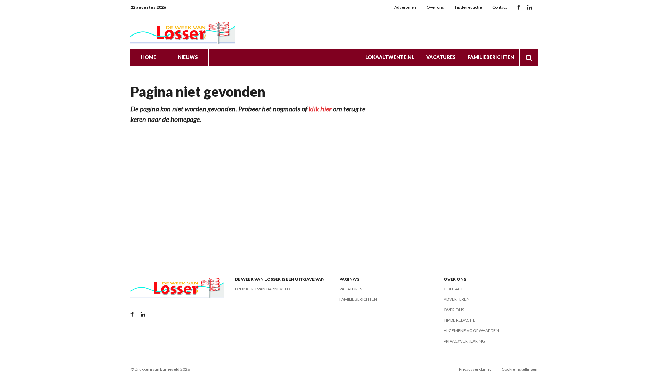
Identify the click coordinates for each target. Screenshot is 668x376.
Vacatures (441, 57)
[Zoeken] (529, 57)
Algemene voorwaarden (471, 330)
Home (148, 57)
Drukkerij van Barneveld (262, 288)
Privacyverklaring (464, 341)
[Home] (182, 32)
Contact (499, 7)
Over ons (435, 7)
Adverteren (405, 7)
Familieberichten (491, 57)
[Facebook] (518, 7)
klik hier (320, 108)
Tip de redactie (468, 7)
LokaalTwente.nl (389, 57)
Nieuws (188, 57)
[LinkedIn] (529, 7)
